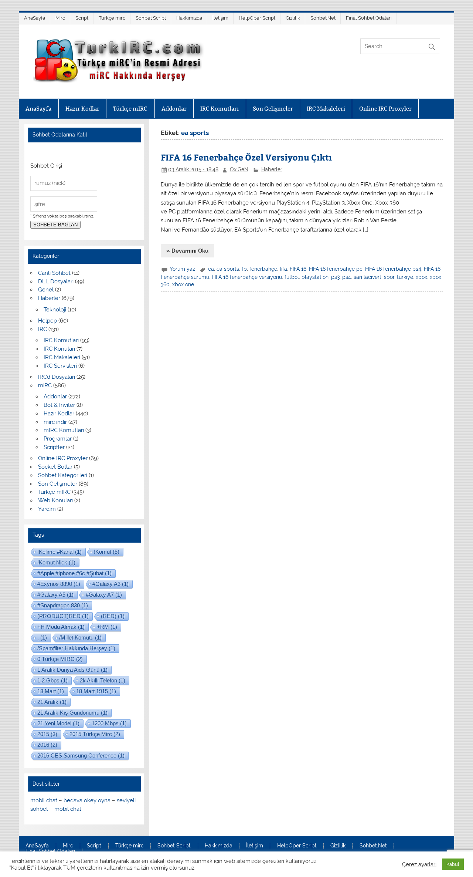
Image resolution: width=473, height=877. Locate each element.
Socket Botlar (55, 466)
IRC (42, 329)
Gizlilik (293, 18)
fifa (283, 269)
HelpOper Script (257, 18)
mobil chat (43, 800)
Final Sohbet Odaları (369, 18)
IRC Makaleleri (326, 108)
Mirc (60, 18)
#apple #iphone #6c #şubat (74, 573)
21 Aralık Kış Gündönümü (72, 712)
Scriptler (54, 447)
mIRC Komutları (64, 430)
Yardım (47, 509)
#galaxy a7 (104, 594)
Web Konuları (55, 500)
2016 (47, 745)
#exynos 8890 (58, 584)
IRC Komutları (219, 108)
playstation (315, 277)
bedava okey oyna (87, 800)
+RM (107, 627)
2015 (47, 734)
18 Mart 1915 (96, 691)
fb (244, 269)
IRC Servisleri (60, 365)
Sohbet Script (151, 18)
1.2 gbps (52, 680)
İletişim (220, 18)
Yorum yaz (182, 269)
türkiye (405, 277)
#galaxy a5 (55, 594)
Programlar (58, 438)
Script (81, 18)
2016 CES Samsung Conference (81, 755)
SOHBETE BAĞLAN (55, 224)
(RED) (113, 616)
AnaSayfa (34, 18)
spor (389, 277)
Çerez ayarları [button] (419, 864)
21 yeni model (58, 723)
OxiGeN (239, 169)
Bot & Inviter (59, 405)
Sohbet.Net (323, 18)
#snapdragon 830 (62, 605)
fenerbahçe (263, 269)
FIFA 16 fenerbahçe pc (336, 269)
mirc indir (55, 422)
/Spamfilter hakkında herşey (76, 648)
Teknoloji (55, 309)
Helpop (47, 320)
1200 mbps (109, 723)
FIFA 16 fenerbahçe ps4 (393, 269)
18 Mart (50, 691)
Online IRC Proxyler (385, 108)
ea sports (228, 269)
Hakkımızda (189, 18)
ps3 (335, 277)
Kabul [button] (452, 864)
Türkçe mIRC (130, 108)
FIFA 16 (298, 269)
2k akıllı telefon (102, 680)
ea (211, 269)
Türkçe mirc (112, 18)
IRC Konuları (59, 348)
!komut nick (56, 562)
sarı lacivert (367, 277)
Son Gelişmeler (273, 108)
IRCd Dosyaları (56, 377)
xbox (421, 277)
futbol (292, 277)
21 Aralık (52, 702)
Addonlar (174, 108)
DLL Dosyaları (56, 281)
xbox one (183, 284)
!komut (106, 552)
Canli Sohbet (54, 273)
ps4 (346, 277)
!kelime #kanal (59, 552)
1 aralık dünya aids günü (72, 670)
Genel (46, 289)
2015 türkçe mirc (94, 734)
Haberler (271, 169)
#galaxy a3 (110, 584)
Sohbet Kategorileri (62, 475)
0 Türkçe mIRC (60, 659)
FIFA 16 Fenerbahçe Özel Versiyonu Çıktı (246, 157)
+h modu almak (61, 627)
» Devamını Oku (187, 250)
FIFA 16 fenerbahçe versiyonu (247, 277)
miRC (45, 385)
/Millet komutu (80, 637)
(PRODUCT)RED (63, 616)
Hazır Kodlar (82, 108)
